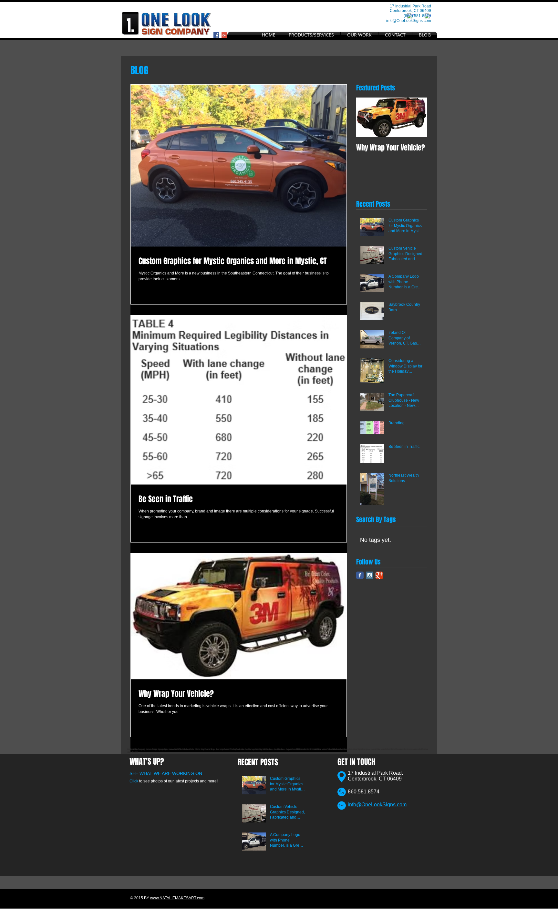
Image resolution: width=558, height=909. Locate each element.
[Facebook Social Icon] (216, 35)
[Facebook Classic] (360, 575)
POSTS (269, 762)
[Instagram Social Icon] (369, 575)
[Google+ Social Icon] (224, 35)
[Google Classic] (379, 575)
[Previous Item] (366, 117)
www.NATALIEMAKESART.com (177, 898)
